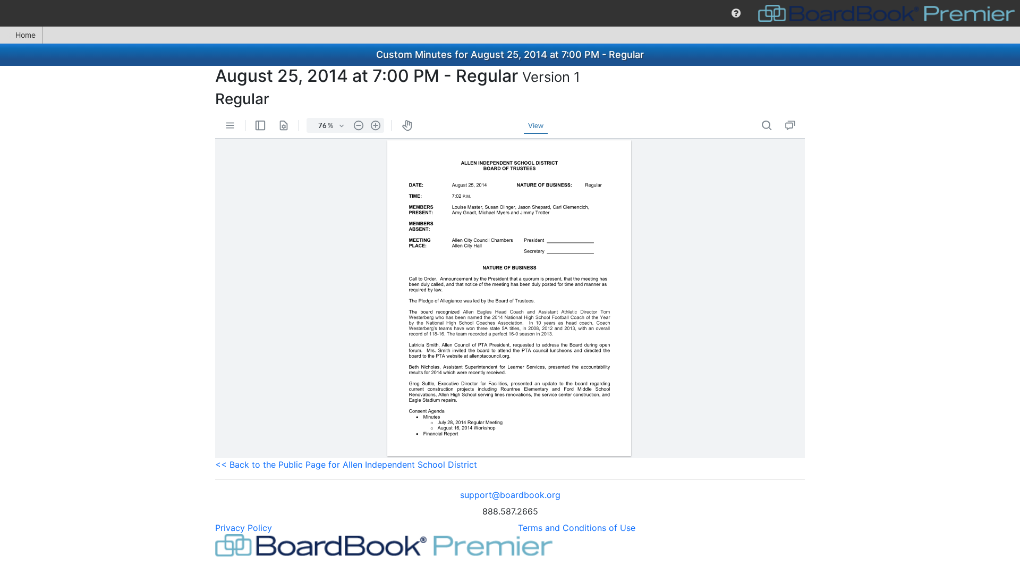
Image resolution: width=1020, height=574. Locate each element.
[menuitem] (736, 13)
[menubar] (510, 13)
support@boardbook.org (510, 494)
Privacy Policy (243, 527)
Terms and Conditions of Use (576, 527)
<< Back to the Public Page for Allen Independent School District (346, 464)
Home (25, 34)
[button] (736, 13)
